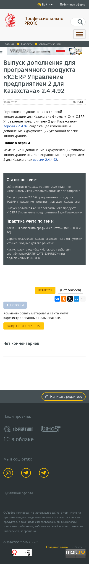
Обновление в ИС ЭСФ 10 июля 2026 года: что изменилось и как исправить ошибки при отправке (43, 189)
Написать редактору (66, 396)
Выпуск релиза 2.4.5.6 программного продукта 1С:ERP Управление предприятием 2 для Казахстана (43, 199)
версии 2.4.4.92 (15, 126)
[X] (70, 299)
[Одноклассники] (63, 299)
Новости (17, 305)
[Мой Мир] (76, 299)
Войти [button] (45, 4)
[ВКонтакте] (57, 299)
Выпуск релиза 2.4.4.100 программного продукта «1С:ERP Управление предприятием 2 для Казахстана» (44, 210)
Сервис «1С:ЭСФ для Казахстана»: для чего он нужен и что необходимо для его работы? (44, 241)
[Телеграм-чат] (44, 473)
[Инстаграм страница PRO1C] (9, 473)
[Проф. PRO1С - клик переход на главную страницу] (10, 20)
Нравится (45, 290)
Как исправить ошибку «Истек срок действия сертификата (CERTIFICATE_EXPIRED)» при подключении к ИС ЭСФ (39, 254)
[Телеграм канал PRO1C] (26, 473)
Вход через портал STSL (23, 326)
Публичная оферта (73, 4)
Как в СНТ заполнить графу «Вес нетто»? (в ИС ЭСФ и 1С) (44, 230)
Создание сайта (57, 547)
